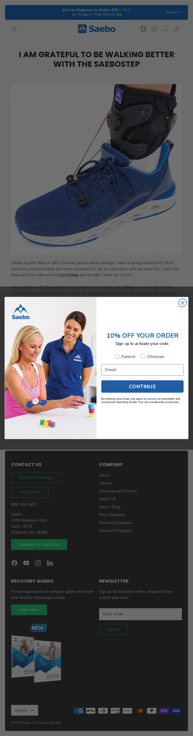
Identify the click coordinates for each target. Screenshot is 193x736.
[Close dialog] (182, 303)
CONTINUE (142, 386)
